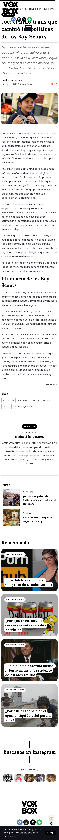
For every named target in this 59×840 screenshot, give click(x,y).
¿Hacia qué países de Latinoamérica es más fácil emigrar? (39, 500)
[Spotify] (29, 19)
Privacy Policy (27, 832)
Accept (50, 832)
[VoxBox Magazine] (11, 7)
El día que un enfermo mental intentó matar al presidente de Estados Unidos (30, 670)
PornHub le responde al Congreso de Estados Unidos (28, 582)
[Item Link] (29, 570)
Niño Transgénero (22, 406)
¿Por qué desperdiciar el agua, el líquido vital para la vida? (28, 715)
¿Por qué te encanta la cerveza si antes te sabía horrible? (25, 625)
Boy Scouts (8, 400)
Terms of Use (9, 836)
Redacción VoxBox (12, 80)
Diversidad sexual (40, 400)
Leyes (6, 406)
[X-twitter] (24, 19)
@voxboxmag (29, 769)
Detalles (22, 400)
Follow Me (29, 426)
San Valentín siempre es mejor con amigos (37, 519)
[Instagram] (19, 19)
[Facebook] (13, 19)
